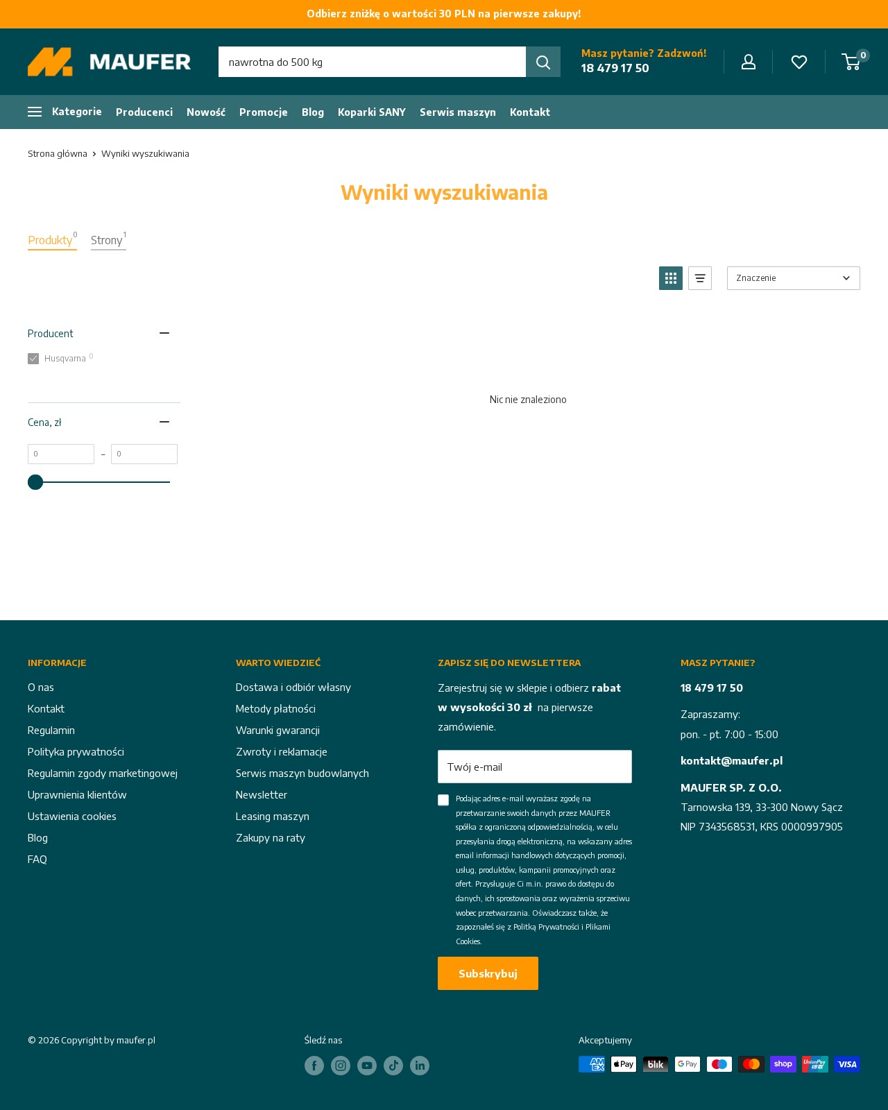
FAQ (37, 859)
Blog (313, 112)
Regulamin (51, 730)
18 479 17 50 (615, 68)
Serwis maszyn (458, 112)
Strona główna (57, 153)
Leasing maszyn (272, 816)
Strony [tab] (108, 238)
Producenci (144, 112)
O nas (41, 687)
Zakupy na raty (270, 837)
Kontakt (530, 112)
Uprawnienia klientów (77, 794)
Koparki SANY (372, 112)
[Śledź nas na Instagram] (340, 1065)
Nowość (206, 112)
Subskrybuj (488, 973)
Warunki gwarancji (278, 730)
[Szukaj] (543, 61)
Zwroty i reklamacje (281, 751)
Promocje (263, 112)
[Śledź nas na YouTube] (367, 1065)
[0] (851, 61)
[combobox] (372, 61)
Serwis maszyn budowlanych (302, 773)
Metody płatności (276, 708)
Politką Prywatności (546, 926)
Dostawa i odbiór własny (293, 687)
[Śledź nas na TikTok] (393, 1065)
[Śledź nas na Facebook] (314, 1065)
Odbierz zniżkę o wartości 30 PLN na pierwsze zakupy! (444, 13)
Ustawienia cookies (72, 816)
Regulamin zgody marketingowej (103, 773)
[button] (671, 278)
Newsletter (261, 794)
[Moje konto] (748, 61)
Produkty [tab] (52, 238)
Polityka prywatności (76, 751)
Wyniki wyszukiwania (145, 153)
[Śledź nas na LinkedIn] (419, 1065)
